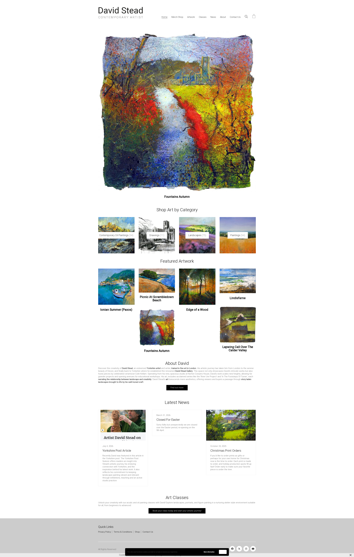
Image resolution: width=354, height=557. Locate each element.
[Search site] (246, 17)
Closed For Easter (168, 414)
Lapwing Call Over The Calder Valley (177, 191)
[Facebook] (232, 544)
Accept (223, 552)
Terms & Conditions (123, 527)
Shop (137, 527)
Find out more (177, 382)
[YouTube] (253, 544)
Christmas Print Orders (225, 445)
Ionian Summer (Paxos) (116, 304)
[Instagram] (246, 544)
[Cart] (254, 16)
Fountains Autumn (157, 346)
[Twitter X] (239, 544)
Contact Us (148, 527)
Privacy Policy (104, 527)
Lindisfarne (238, 293)
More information (209, 552)
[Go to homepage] (120, 13)
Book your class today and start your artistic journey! (177, 505)
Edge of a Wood (197, 304)
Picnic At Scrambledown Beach (157, 293)
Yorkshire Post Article (116, 445)
